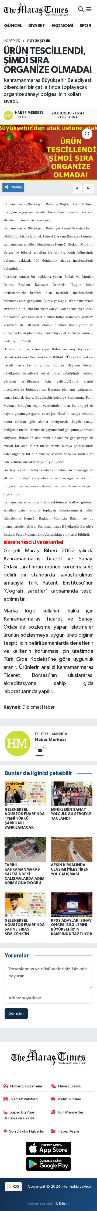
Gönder (16, 1013)
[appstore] (48, 1149)
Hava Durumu (69, 1086)
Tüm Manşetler (70, 1112)
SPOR (85, 25)
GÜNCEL (13, 25)
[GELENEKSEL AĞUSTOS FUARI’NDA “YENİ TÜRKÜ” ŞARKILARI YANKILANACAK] (25, 793)
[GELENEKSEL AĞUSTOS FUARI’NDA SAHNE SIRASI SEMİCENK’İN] (25, 904)
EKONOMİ (62, 25)
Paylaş (16, 187)
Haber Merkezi (50, 739)
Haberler (12, 41)
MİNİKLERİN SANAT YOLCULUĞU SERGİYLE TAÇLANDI (71, 814)
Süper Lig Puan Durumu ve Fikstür (20, 1115)
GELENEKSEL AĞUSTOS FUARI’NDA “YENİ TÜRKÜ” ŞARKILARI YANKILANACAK (25, 819)
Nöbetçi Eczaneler (26, 1086)
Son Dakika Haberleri (27, 1131)
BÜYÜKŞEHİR (38, 41)
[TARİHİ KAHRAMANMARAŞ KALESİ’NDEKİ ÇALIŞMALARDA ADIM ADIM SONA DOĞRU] (25, 849)
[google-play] (48, 1165)
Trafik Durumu (69, 1099)
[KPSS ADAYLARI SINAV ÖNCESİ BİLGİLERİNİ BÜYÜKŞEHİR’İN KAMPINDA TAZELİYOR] (72, 904)
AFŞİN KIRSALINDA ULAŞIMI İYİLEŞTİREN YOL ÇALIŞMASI (70, 869)
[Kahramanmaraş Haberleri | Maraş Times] (36, 9)
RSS (15, 1186)
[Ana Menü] (88, 9)
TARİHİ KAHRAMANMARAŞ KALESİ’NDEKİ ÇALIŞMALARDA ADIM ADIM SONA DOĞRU (24, 874)
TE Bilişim (62, 1203)
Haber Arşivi (68, 1131)
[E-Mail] (39, 751)
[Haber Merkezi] (17, 743)
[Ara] (81, 9)
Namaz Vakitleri (24, 1099)
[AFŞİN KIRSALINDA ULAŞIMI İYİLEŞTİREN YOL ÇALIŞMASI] (72, 849)
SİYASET (36, 25)
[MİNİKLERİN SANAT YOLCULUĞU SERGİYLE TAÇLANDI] (72, 793)
